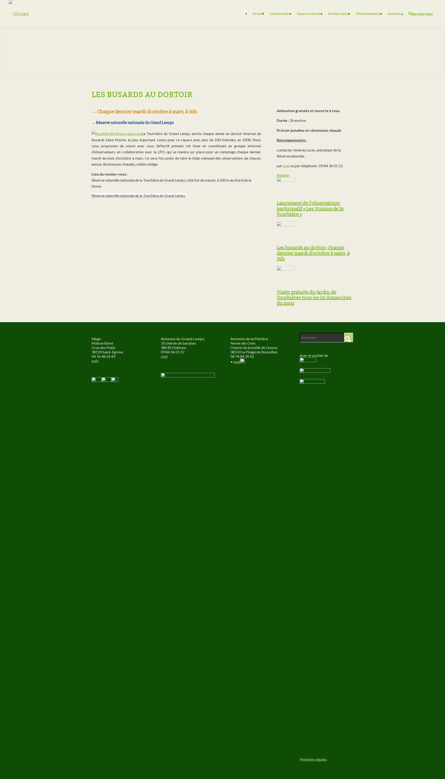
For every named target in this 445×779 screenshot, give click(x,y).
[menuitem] (258, 13)
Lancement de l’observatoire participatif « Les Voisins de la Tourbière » (310, 208)
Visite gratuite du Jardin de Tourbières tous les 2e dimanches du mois (314, 297)
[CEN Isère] (19, 13)
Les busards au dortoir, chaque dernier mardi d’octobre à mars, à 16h (313, 253)
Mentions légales (313, 759)
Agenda (283, 175)
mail (286, 165)
